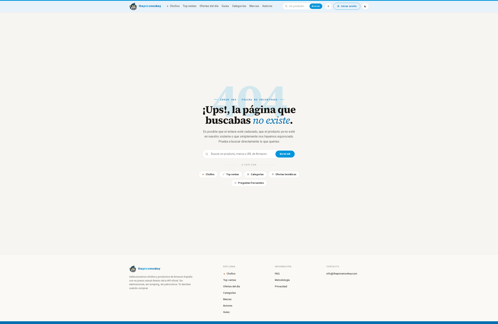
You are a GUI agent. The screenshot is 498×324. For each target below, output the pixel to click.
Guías (225, 6)
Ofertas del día (209, 6)
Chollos (175, 6)
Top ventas (189, 6)
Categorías (239, 6)
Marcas (254, 6)
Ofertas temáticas (285, 174)
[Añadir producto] (328, 6)
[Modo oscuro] (365, 6)
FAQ (277, 273)
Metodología (282, 279)
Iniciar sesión (349, 6)
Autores (267, 6)
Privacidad (281, 286)
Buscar (316, 6)
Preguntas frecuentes (251, 182)
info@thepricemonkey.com (341, 273)
